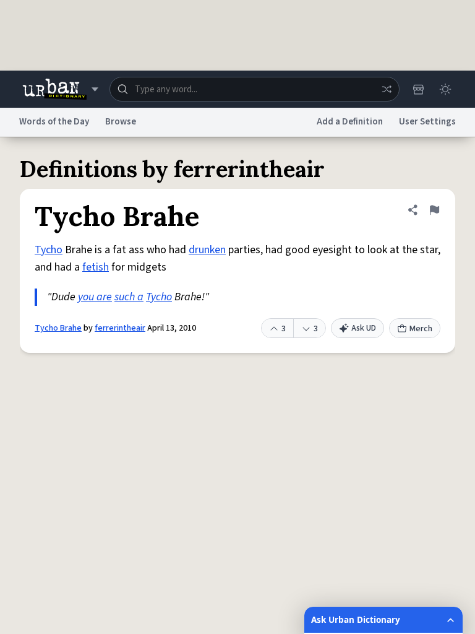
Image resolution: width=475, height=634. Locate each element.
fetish (95, 267)
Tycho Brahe (58, 328)
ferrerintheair (120, 328)
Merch (420, 329)
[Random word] (386, 89)
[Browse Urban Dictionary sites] (60, 89)
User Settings (427, 121)
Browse (120, 121)
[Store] (418, 89)
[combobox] (254, 89)
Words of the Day (54, 121)
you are (95, 297)
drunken (207, 250)
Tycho (48, 250)
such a (128, 297)
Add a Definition (350, 121)
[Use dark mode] (445, 89)
